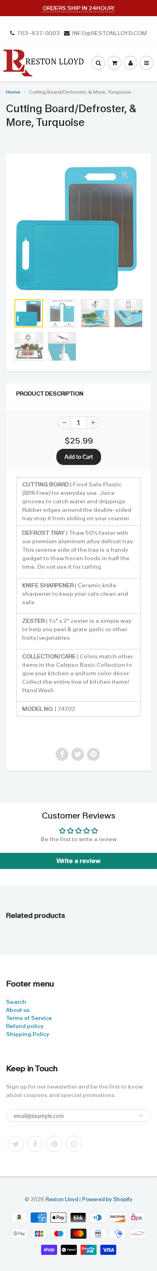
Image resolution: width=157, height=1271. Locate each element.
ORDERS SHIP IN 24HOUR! (78, 8)
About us (18, 1009)
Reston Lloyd (61, 1199)
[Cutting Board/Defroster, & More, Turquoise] (78, 228)
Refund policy (24, 1026)
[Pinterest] (54, 1144)
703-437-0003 (38, 33)
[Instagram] (74, 1144)
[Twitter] (16, 1144)
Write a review (78, 860)
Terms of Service (29, 1018)
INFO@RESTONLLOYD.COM (109, 33)
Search (16, 1001)
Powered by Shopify (107, 1199)
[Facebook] (35, 1144)
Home (13, 92)
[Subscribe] (141, 1115)
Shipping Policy (27, 1034)
